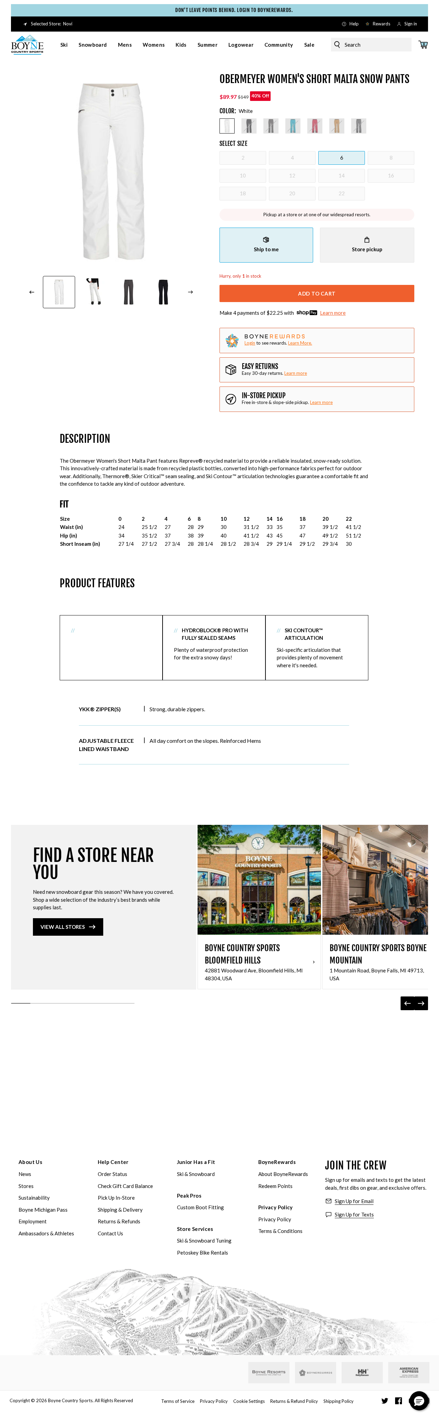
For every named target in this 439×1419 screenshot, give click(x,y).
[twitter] (384, 1400)
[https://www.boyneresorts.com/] (268, 1373)
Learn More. (300, 343)
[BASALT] (270, 126)
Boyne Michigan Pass (43, 1210)
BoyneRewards (277, 1162)
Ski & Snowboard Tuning (204, 1240)
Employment (33, 1221)
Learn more (333, 313)
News (25, 1174)
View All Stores (62, 927)
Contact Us (110, 1233)
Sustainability (34, 1198)
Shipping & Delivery (120, 1210)
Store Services (195, 1229)
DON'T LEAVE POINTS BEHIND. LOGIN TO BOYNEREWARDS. (223, 10)
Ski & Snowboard (196, 1174)
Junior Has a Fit (196, 1162)
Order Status (112, 1174)
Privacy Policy (275, 1207)
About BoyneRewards (283, 1174)
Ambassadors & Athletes (46, 1233)
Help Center (113, 1162)
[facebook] (398, 1400)
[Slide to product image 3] (128, 292)
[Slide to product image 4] (163, 292)
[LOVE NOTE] (314, 126)
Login (250, 343)
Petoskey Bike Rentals (202, 1252)
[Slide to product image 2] (94, 292)
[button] (419, 1400)
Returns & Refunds (119, 1221)
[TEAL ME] (292, 126)
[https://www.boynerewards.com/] (315, 1372)
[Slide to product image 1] (59, 292)
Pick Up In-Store (116, 1198)
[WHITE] (227, 126)
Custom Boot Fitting (200, 1207)
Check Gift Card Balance (125, 1186)
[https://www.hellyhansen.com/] (362, 1372)
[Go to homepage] (27, 44)
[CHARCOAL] (358, 126)
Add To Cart (317, 293)
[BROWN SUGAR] (336, 126)
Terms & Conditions (280, 1231)
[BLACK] (249, 126)
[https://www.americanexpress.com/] (409, 1373)
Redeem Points (275, 1186)
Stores (26, 1186)
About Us (30, 1162)
